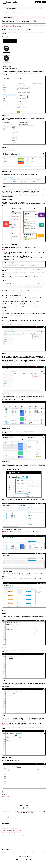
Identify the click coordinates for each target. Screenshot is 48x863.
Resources (19, 26)
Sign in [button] (43, 2)
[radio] (21, 808)
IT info (24, 852)
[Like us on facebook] (17, 860)
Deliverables (29, 32)
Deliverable (14, 26)
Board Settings (26, 25)
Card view (41, 25)
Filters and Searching (34, 25)
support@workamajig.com (21, 811)
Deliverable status (6, 796)
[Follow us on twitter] (27, 860)
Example (15, 25)
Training (13, 852)
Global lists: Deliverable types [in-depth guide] (11, 830)
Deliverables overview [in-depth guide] (10, 825)
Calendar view (8, 26)
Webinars (44, 852)
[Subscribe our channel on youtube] (31, 860)
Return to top (5, 816)
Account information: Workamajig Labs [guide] (12, 832)
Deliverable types (5, 799)
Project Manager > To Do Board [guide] (10, 828)
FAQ (33, 852)
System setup (10, 25)
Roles (3, 852)
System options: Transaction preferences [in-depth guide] (14, 834)
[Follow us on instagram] (21, 860)
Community (38, 2)
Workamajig (23, 856)
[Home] (9, 2)
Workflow (20, 25)
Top (25, 860)
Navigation (4, 25)
